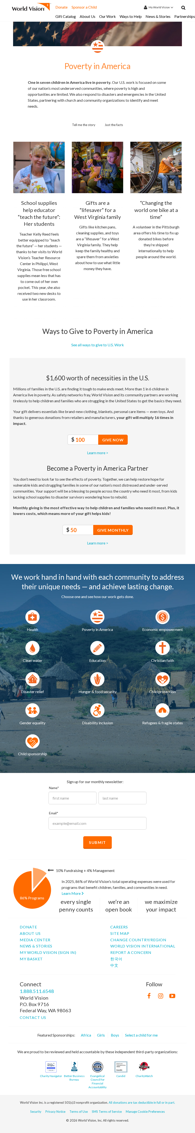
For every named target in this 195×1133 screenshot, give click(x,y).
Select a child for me (141, 1035)
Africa (86, 1035)
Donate (61, 7)
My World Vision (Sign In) (48, 952)
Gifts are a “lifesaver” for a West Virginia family (97, 210)
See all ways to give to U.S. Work (97, 344)
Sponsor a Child (84, 7)
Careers (119, 927)
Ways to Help (131, 16)
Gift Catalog (65, 16)
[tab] (83, 124)
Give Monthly (113, 530)
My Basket (31, 959)
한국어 (116, 959)
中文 (114, 965)
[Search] (183, 8)
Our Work (107, 16)
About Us (87, 16)
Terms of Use (78, 1111)
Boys (115, 1035)
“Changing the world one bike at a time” (156, 210)
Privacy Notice (55, 1111)
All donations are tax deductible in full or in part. (142, 1102)
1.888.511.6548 (37, 991)
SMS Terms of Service (107, 1111)
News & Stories (158, 16)
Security (35, 1111)
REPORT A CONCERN (130, 952)
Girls (101, 1035)
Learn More (71, 893)
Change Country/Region (138, 939)
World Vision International (142, 946)
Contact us (33, 1017)
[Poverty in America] (32, 617)
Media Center (35, 939)
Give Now (113, 440)
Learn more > (97, 452)
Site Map (119, 933)
